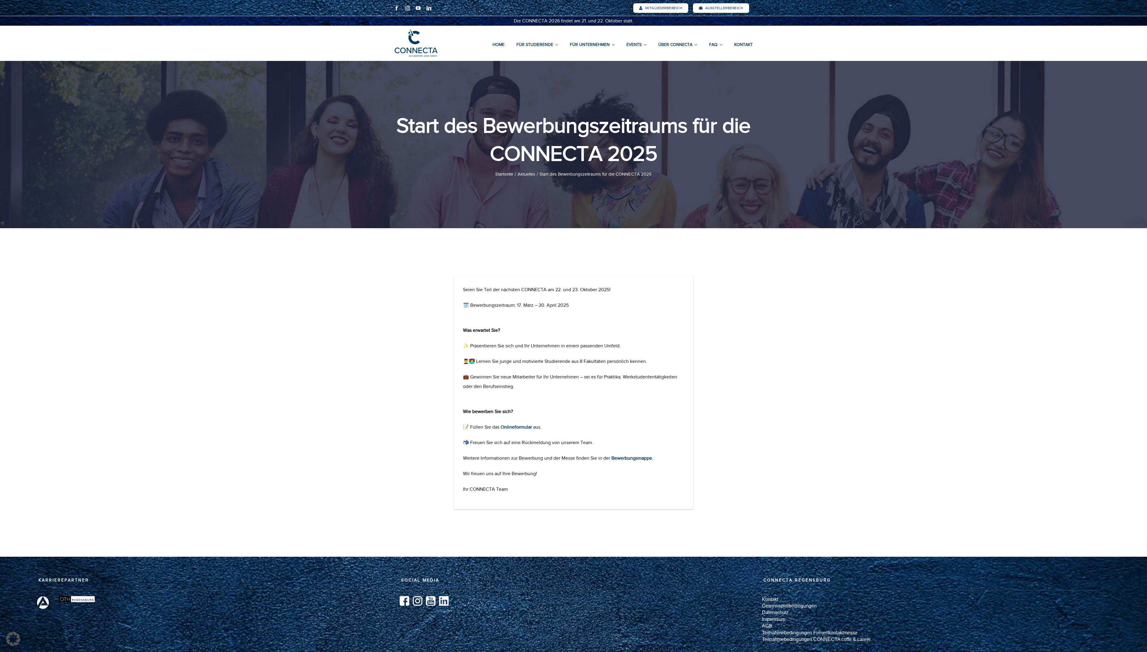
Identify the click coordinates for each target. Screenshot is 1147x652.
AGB (767, 625)
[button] (13, 639)
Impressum (773, 619)
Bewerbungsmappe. (632, 458)
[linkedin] (429, 8)
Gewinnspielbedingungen (789, 605)
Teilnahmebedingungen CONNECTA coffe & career (816, 639)
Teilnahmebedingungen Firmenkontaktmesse (810, 632)
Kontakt (770, 599)
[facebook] (396, 8)
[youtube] (418, 8)
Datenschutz (775, 612)
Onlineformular (516, 427)
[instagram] (407, 8)
